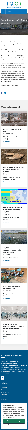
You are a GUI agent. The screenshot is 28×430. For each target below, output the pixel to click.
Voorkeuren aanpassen (14, 424)
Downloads (4, 399)
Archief (15, 26)
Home (2, 26)
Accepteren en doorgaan (15, 421)
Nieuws (9, 26)
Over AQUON (5, 392)
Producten (4, 389)
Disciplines (4, 387)
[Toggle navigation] (3, 11)
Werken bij (4, 394)
